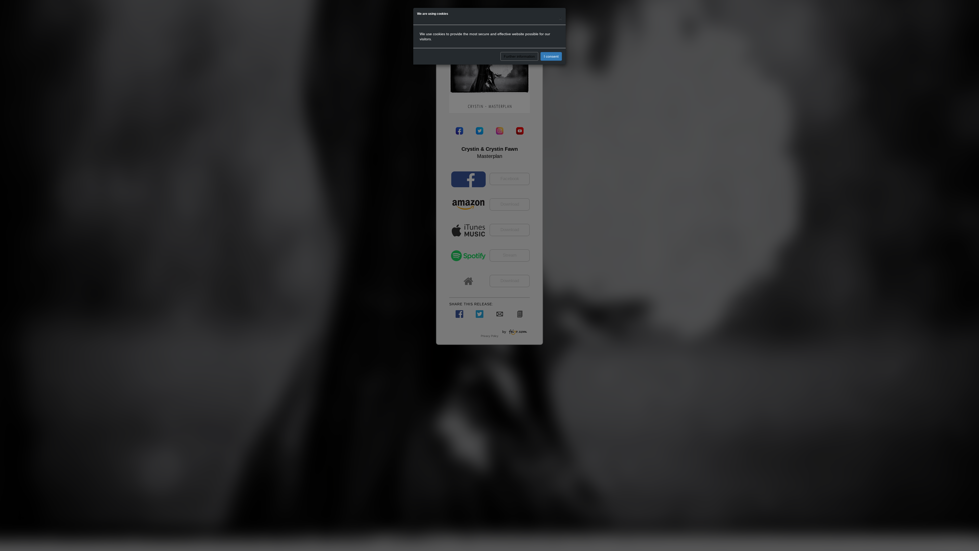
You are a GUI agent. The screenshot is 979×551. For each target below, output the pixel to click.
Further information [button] (519, 56)
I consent (551, 56)
